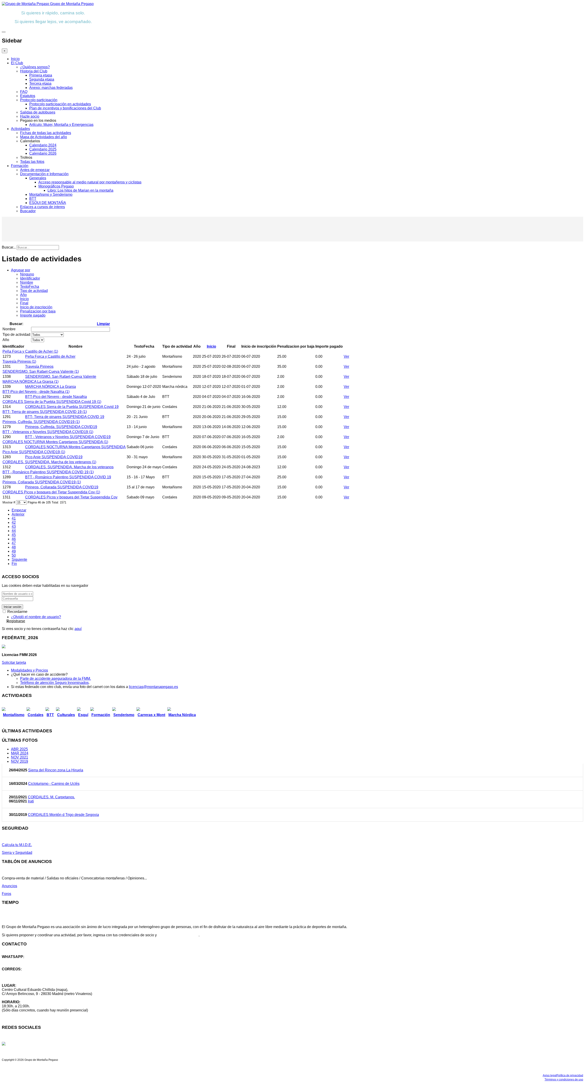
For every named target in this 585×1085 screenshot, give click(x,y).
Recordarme (16, 612)
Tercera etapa (40, 83)
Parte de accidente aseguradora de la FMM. (55, 678)
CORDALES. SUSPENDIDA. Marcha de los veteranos (69, 467)
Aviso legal (549, 1075)
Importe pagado (32, 315)
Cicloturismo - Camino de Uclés (54, 784)
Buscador (28, 211)
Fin (14, 564)
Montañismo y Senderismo (50, 194)
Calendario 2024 (42, 145)
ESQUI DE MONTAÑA (47, 203)
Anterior (18, 514)
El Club (17, 63)
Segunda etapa (41, 79)
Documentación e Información (44, 174)
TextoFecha (29, 286)
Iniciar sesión (12, 607)
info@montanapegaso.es (22, 973)
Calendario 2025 (42, 149)
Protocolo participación (38, 100)
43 (14, 527)
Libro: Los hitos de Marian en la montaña (80, 190)
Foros (6, 894)
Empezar (19, 510)
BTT (32, 199)
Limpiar (103, 324)
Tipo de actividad (34, 291)
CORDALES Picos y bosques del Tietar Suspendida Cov (71, 497)
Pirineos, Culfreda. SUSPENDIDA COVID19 (61, 427)
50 (14, 555)
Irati (31, 801)
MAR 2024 (19, 753)
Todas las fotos (32, 162)
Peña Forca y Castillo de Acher (50, 356)
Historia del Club (33, 71)
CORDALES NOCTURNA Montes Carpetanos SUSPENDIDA (75, 447)
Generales (37, 178)
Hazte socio (29, 116)
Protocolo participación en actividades (60, 104)
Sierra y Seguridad (17, 853)
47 (14, 543)
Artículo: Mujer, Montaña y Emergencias (61, 125)
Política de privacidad (569, 1075)
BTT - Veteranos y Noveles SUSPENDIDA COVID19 (68, 437)
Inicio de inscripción (36, 307)
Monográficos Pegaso (56, 186)
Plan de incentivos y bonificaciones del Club (65, 108)
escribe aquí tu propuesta (178, 935)
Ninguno (27, 274)
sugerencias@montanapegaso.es (29, 977)
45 (14, 535)
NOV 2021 (19, 757)
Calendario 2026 (42, 153)
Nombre (26, 282)
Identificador (30, 278)
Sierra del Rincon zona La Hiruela (55, 770)
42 (14, 522)
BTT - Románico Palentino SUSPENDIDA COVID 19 (68, 477)
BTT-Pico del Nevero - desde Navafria (56, 397)
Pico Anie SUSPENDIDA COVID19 (53, 457)
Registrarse (15, 621)
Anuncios (9, 886)
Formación (19, 166)
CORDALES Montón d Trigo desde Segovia (63, 815)
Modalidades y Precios (29, 670)
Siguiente (19, 559)
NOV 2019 (19, 761)
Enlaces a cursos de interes (42, 207)
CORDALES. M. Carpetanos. (51, 797)
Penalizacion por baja (38, 311)
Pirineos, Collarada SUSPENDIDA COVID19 (61, 487)
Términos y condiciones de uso (564, 1079)
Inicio (15, 59)
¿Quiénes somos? (35, 67)
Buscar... (9, 247)
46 (14, 539)
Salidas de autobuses (37, 112)
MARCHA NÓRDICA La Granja (50, 387)
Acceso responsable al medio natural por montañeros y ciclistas (89, 182)
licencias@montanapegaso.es (153, 687)
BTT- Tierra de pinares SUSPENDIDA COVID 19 (64, 417)
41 (14, 518)
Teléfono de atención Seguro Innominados (54, 683)
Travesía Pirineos (39, 366)
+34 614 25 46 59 (16, 961)
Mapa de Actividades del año (43, 137)
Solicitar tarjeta (14, 662)
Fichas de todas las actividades (45, 133)
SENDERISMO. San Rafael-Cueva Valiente (60, 376)
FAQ (23, 92)
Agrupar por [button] (20, 270)
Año (23, 295)
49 (14, 551)
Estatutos (27, 96)
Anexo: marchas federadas (51, 88)
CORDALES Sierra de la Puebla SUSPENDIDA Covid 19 (72, 407)
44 (14, 531)
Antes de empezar (35, 170)
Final (24, 303)
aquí (78, 629)
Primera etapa (40, 75)
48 (14, 547)
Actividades (20, 129)
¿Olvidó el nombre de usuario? (36, 617)
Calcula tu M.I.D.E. (17, 845)
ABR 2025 (19, 749)
